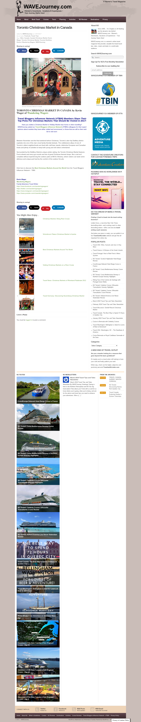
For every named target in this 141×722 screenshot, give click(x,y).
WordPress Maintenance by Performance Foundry (82, 719)
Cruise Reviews (77, 715)
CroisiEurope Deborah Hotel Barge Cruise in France (38, 401)
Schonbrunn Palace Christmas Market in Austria (59, 234)
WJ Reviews (83, 19)
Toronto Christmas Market (30, 40)
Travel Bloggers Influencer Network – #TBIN (96, 715)
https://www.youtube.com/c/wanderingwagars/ (32, 193)
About (26, 19)
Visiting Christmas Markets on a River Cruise (58, 265)
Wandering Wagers (28, 42)
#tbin (22, 38)
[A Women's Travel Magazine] (70, 16)
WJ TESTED (21, 375)
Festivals (27, 36)
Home (19, 19)
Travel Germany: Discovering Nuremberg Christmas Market (63, 296)
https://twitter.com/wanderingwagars (29, 188)
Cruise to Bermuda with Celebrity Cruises (106, 321)
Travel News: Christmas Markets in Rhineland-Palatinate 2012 (64, 280)
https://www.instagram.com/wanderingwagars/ (33, 191)
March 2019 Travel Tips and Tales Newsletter (107, 301)
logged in (29, 320)
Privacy (105, 19)
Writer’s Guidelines (34, 715)
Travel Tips (35, 36)
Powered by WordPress (102, 719)
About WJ (24, 715)
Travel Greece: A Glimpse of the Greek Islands (108, 250)
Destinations (95, 19)
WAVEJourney (27, 34)
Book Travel (36, 19)
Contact (44, 715)
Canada (26, 38)
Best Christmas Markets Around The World (58, 249)
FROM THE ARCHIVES (107, 375)
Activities (72, 19)
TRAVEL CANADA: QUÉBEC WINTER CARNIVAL (115, 379)
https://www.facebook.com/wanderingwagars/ (32, 186)
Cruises (46, 19)
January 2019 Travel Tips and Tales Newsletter (108, 318)
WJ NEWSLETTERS (69, 375)
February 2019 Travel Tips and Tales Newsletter (108, 304)
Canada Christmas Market (38, 38)
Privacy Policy (115, 715)
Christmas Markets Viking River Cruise (56, 219)
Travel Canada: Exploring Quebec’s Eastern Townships (115, 394)
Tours (54, 19)
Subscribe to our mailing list (108, 66)
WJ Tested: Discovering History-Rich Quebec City (115, 387)
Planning (62, 19)
